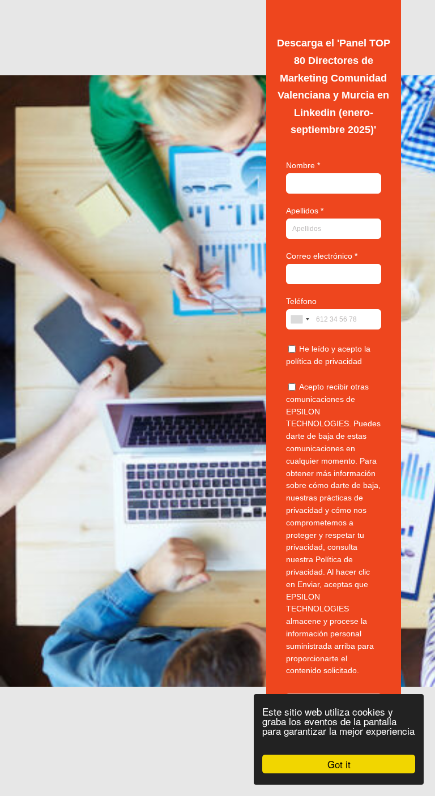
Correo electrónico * (321, 255)
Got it (339, 764)
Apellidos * (304, 210)
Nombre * (303, 165)
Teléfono (301, 301)
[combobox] (300, 319)
